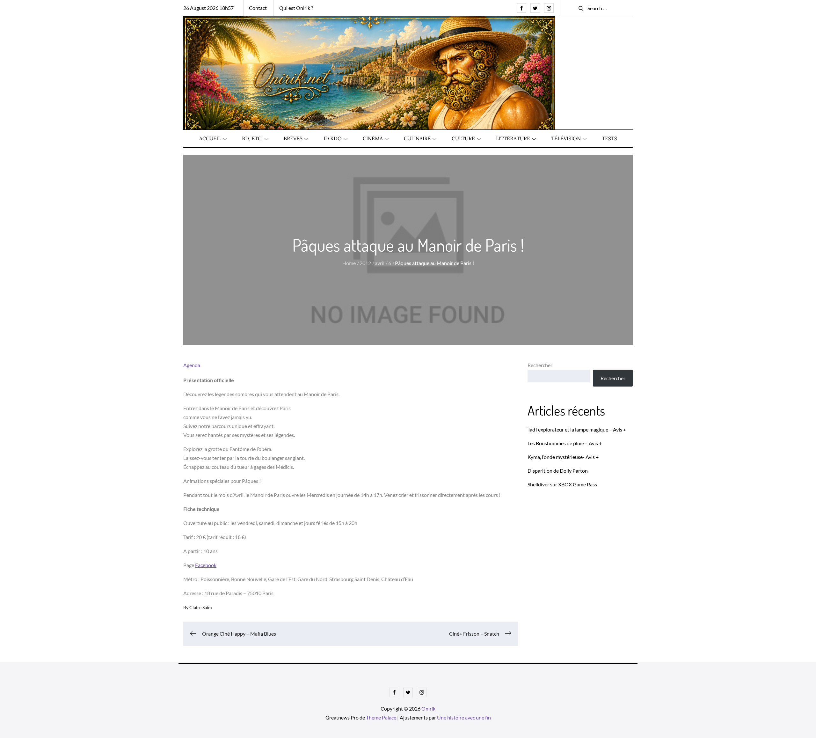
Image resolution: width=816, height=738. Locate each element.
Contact (258, 8)
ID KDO (333, 138)
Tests (609, 138)
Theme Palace (381, 717)
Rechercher (540, 365)
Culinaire (417, 138)
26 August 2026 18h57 (208, 8)
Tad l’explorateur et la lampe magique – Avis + (577, 429)
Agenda (191, 365)
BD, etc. (252, 138)
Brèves (293, 138)
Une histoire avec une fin (464, 717)
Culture (463, 138)
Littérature (513, 138)
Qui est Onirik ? (296, 8)
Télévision (566, 138)
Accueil (210, 138)
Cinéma (373, 138)
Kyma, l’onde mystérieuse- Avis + (563, 457)
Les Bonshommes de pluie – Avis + (565, 443)
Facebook (205, 565)
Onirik (428, 708)
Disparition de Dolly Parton (558, 471)
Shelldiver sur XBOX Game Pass (562, 484)
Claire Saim (200, 607)
